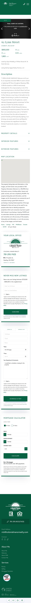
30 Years (8, 425)
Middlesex (18, 224)
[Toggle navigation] (28, 4)
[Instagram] (5, 539)
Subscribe (15, 312)
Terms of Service (8, 405)
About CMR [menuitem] (5, 555)
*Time (5, 353)
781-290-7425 (24, 4)
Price (5, 431)
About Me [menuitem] (4, 551)
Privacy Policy (24, 404)
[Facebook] (2, 539)
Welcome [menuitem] (4, 553)
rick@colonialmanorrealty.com (15, 532)
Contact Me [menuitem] (5, 557)
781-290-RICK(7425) (17, 521)
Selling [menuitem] (3, 569)
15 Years (15, 425)
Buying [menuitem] (3, 566)
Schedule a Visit (21, 329)
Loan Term (7, 422)
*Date (5, 346)
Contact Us (6, 262)
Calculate (15, 456)
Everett (25, 224)
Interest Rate (7, 445)
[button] (2, 29)
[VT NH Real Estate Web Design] (15, 590)
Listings (8, 224)
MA (13, 224)
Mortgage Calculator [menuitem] (7, 571)
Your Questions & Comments (11, 360)
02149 (4, 227)
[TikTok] (8, 539)
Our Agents (12, 262)
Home (2, 224)
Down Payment (8, 438)
